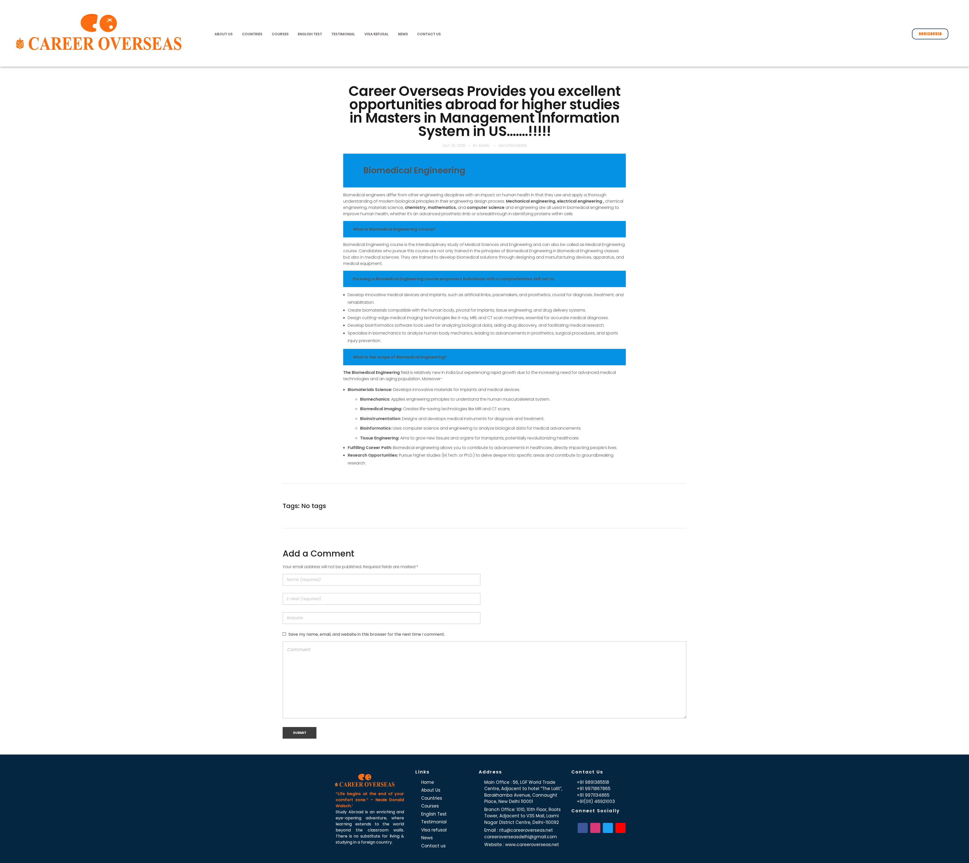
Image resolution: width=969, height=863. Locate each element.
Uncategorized (512, 145)
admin (483, 145)
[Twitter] (608, 828)
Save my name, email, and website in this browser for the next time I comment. (366, 634)
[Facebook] (583, 828)
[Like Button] (679, 506)
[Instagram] (595, 828)
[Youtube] (620, 828)
